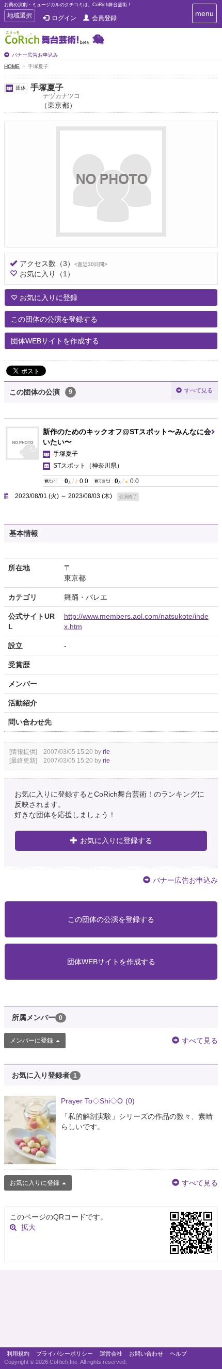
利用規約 (18, 1353)
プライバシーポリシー (64, 1353)
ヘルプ (178, 1353)
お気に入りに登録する (116, 840)
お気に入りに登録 (48, 297)
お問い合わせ (146, 1353)
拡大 (28, 1227)
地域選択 (19, 16)
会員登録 (104, 18)
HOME (12, 66)
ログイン (64, 18)
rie (106, 751)
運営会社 (111, 1353)
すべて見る (198, 390)
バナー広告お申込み (35, 55)
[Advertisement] (111, 1311)
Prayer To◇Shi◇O (98, 1101)
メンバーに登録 (31, 1040)
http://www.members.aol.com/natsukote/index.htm (136, 621)
